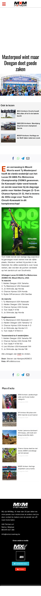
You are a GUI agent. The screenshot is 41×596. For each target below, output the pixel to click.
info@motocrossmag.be (10, 534)
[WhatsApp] (18, 158)
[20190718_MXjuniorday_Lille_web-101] (20, 545)
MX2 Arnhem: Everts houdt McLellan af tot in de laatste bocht (28, 113)
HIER (19, 354)
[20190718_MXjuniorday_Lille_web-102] (20, 552)
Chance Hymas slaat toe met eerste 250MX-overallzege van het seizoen (28, 450)
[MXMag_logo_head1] (20, 2)
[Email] (27, 158)
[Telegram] (22, 158)
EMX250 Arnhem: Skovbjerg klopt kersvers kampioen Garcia (28, 125)
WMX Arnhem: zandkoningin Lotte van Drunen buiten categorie (28, 397)
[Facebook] (13, 158)
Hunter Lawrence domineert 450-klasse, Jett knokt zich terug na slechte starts (27, 433)
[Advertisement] (20, 591)
